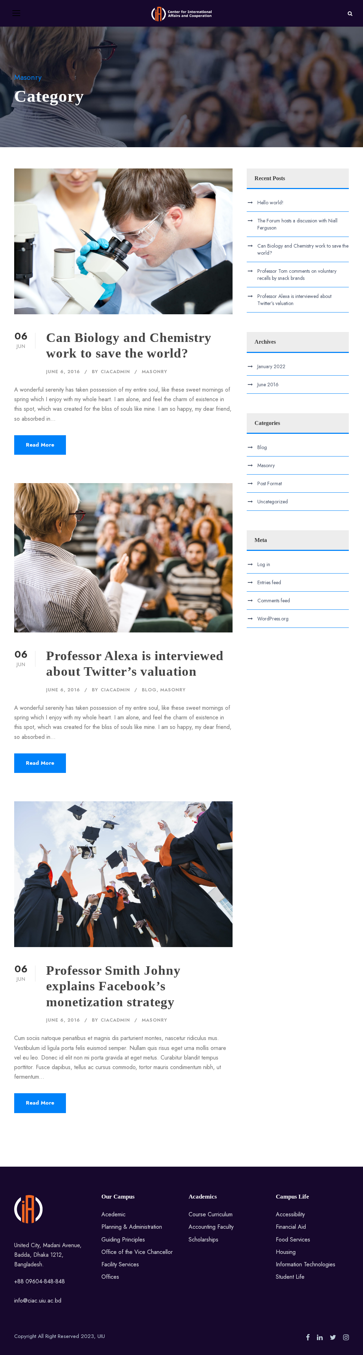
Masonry (154, 371)
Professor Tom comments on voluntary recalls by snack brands (296, 274)
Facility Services (120, 1264)
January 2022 (271, 366)
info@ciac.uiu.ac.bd (37, 1300)
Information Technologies (305, 1264)
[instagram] (346, 1337)
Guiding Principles (123, 1239)
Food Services (293, 1239)
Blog (149, 689)
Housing (286, 1252)
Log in (263, 564)
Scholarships (203, 1239)
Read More (40, 445)
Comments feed (273, 600)
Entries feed (269, 582)
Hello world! (270, 202)
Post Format (269, 483)
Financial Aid (291, 1227)
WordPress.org (273, 618)
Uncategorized (272, 501)
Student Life (290, 1277)
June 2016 (268, 384)
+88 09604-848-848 (39, 1281)
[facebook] (308, 1337)
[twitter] (333, 1337)
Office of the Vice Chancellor (137, 1252)
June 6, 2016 (63, 371)
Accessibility (290, 1214)
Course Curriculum (211, 1214)
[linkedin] (320, 1337)
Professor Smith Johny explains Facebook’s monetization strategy (113, 986)
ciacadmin (115, 371)
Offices (110, 1277)
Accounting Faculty (211, 1227)
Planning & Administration (131, 1227)
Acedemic (113, 1214)
